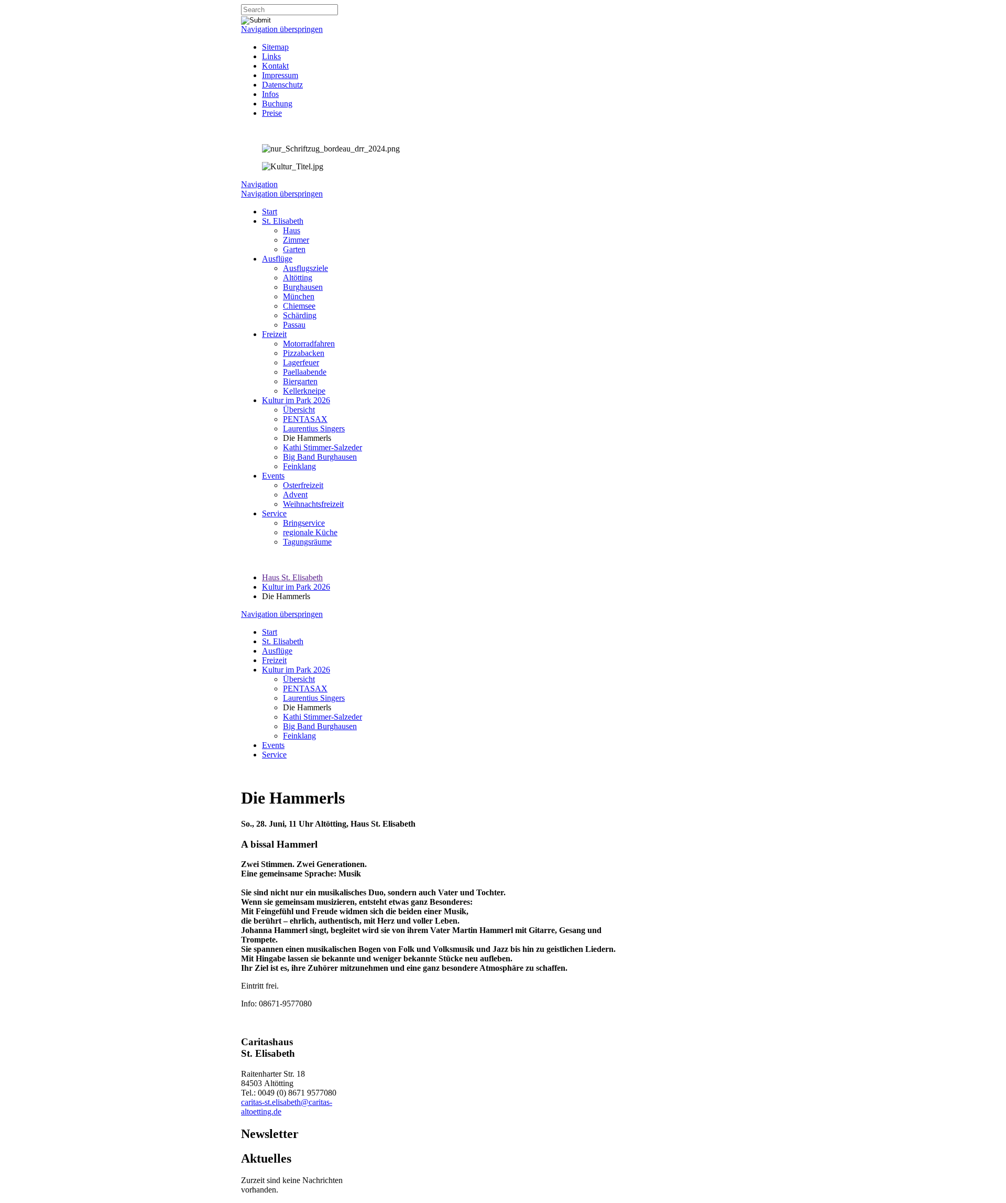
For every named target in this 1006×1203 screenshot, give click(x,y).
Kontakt (275, 65)
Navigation (259, 184)
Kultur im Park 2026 (296, 400)
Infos (270, 94)
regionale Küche (310, 532)
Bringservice (304, 522)
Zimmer (296, 239)
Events (273, 475)
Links (271, 56)
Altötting (297, 277)
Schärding (299, 315)
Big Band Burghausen (320, 456)
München (298, 296)
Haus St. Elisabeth (292, 577)
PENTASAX (305, 419)
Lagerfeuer (301, 362)
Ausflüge (277, 258)
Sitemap (275, 46)
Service (274, 513)
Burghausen (303, 287)
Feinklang (299, 466)
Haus (291, 230)
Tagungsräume (307, 541)
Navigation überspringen (282, 29)
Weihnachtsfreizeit (313, 504)
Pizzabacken (303, 353)
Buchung (277, 103)
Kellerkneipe (304, 390)
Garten (294, 249)
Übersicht (299, 409)
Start (269, 211)
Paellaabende (304, 371)
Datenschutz (282, 84)
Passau (294, 324)
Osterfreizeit (303, 485)
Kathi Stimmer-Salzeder (322, 447)
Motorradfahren (309, 343)
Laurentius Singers (314, 428)
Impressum (280, 75)
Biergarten (300, 381)
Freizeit (274, 334)
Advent (295, 494)
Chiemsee (299, 305)
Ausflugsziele (305, 268)
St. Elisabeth (282, 220)
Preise (272, 113)
